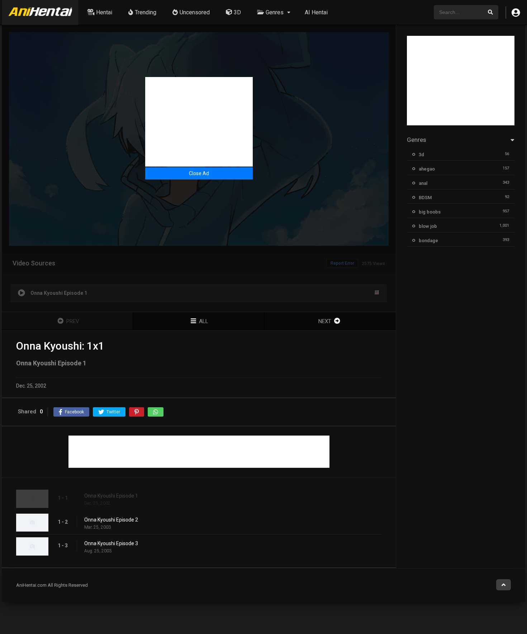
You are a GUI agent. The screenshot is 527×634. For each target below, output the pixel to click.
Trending (145, 12)
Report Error (342, 263)
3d (421, 154)
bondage (428, 240)
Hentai (104, 12)
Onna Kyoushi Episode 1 (111, 496)
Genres (275, 12)
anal (423, 183)
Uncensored (195, 12)
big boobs (430, 212)
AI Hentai (316, 12)
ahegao (427, 169)
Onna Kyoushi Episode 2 (111, 520)
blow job (428, 226)
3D (237, 12)
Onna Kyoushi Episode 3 (111, 543)
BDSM (425, 197)
